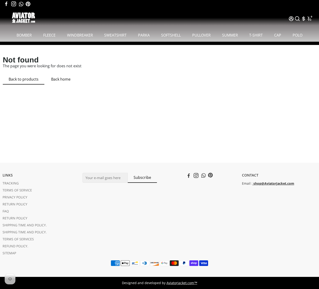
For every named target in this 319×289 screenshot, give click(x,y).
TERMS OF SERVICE (17, 190)
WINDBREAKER (80, 35)
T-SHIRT (256, 35)
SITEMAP (9, 253)
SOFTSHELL (171, 35)
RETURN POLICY (15, 204)
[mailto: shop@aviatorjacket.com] (252, 183)
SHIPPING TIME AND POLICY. (25, 225)
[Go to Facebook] (6, 4)
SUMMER (230, 35)
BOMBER (24, 35)
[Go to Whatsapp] (21, 4)
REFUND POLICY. (15, 246)
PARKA (144, 35)
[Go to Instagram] (14, 4)
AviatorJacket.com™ (182, 283)
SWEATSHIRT (115, 35)
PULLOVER (201, 35)
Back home (61, 79)
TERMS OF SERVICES (18, 239)
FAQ (6, 211)
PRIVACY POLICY (15, 197)
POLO (297, 35)
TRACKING (11, 183)
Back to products (24, 79)
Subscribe (142, 177)
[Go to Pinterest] (28, 4)
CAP (277, 35)
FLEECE (49, 35)
